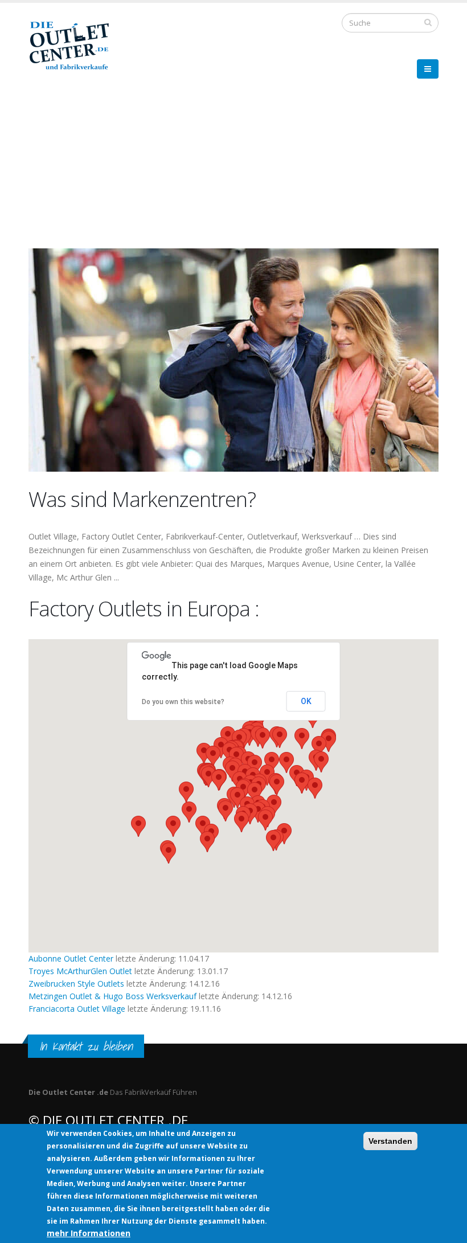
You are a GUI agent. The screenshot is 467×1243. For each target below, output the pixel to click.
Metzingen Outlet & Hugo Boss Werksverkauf (113, 996)
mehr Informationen (88, 1233)
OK (306, 701)
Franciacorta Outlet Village (76, 1008)
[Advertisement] (233, 168)
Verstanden (390, 1141)
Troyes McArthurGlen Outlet (80, 971)
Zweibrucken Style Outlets (76, 983)
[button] (315, 788)
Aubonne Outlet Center (70, 958)
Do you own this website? (183, 702)
